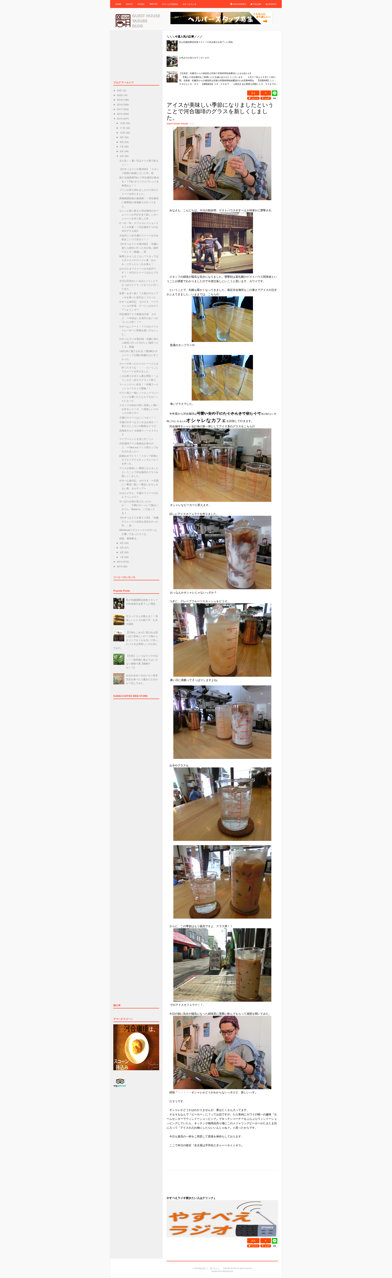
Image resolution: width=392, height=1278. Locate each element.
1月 (122, 557)
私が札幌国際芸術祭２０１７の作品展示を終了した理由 (206, 41)
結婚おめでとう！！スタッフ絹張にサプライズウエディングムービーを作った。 (138, 459)
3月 (122, 547)
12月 (123, 123)
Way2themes (227, 1271)
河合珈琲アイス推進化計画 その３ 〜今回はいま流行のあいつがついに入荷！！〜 (138, 318)
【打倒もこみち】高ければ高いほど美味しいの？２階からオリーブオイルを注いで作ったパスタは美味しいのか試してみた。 (135, 640)
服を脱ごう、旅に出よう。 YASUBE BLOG (217, 1268)
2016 (120, 114)
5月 (122, 156)
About (129, 4)
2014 (120, 561)
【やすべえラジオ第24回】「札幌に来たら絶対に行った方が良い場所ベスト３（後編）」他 (139, 247)
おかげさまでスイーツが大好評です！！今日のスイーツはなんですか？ (138, 272)
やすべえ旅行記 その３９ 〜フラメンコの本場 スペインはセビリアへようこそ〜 (138, 305)
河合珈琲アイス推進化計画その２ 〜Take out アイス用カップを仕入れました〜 (138, 447)
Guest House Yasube (177, 123)
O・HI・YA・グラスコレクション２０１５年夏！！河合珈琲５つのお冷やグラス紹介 (138, 227)
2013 (120, 566)
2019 (120, 99)
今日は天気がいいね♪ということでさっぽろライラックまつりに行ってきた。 (138, 284)
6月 (122, 151)
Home (118, 4)
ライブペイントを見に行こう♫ (136, 439)
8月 (122, 142)
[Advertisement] (222, 88)
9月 (122, 137)
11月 (123, 128)
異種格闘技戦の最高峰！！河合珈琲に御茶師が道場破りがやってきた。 (138, 202)
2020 (120, 95)
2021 (120, 90)
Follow (256, 4)
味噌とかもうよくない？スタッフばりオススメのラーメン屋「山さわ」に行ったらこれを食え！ (138, 260)
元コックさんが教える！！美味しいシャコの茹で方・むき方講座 (142, 620)
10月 (123, 132)
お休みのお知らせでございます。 (195, 57)
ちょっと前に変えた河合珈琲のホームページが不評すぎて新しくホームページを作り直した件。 (138, 214)
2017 (120, 109)
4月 (122, 543)
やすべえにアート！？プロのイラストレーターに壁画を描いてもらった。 (138, 330)
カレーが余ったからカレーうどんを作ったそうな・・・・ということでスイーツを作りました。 (138, 367)
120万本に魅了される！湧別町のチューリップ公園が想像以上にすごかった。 (138, 355)
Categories (239, 4)
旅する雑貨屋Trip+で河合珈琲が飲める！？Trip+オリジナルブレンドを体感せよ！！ (139, 181)
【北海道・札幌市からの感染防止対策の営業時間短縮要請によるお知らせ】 (215, 73)
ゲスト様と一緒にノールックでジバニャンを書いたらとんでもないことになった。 (138, 396)
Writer (153, 4)
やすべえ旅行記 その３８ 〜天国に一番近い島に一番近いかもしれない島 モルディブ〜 (138, 484)
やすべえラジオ (189, 4)
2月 (122, 552)
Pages (141, 4)
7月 (122, 146)
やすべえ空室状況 (170, 4)
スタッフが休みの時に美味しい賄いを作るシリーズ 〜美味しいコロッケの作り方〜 (138, 409)
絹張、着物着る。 (129, 538)
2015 (120, 118)
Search (272, 4)
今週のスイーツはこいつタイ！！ (137, 417)
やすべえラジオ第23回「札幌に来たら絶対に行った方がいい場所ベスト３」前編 (139, 342)
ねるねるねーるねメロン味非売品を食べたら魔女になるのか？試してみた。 (142, 679)
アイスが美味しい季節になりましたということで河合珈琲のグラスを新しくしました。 (138, 472)
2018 (120, 104)
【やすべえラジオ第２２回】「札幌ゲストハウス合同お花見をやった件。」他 (138, 521)
